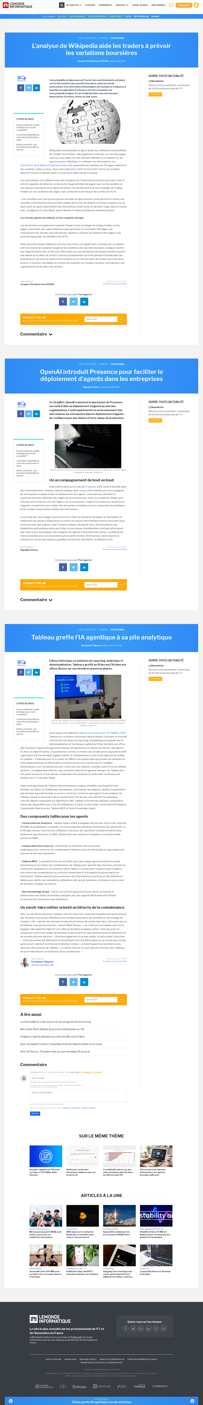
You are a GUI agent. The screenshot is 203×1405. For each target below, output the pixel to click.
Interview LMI (141, 16)
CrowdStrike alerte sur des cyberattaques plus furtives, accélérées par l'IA (118, 1172)
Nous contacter (53, 1359)
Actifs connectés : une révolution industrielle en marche (27, 147)
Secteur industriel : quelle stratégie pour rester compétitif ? (27, 127)
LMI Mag (155, 16)
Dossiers (90, 5)
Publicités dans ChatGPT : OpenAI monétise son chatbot (82, 1272)
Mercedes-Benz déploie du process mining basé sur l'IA (52, 1029)
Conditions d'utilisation (88, 1108)
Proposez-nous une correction (115, 284)
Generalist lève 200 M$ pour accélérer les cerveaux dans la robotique (45, 1274)
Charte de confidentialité (112, 1359)
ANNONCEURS (70, 1359)
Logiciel (104, 38)
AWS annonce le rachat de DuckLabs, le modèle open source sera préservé (80, 1234)
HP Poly (62, 16)
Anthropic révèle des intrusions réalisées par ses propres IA (81, 1172)
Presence (91, 486)
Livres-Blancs (140, 5)
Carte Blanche (77, 16)
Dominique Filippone (42, 961)
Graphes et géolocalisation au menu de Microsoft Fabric (52, 1036)
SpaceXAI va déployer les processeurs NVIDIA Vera (116, 1233)
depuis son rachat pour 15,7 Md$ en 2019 (102, 733)
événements (105, 5)
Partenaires (158, 5)
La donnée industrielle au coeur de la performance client (27, 137)
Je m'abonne (155, 94)
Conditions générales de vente (142, 1359)
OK (121, 319)
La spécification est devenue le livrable (155, 1272)
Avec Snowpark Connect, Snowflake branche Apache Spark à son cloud (61, 1044)
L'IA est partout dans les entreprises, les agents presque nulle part (153, 1172)
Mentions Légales (88, 1359)
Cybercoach (115, 16)
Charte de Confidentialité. (49, 1087)
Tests (128, 16)
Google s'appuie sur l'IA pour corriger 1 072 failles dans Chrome (44, 1172)
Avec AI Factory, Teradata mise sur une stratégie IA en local (54, 1051)
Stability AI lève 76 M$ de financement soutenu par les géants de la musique (155, 1234)
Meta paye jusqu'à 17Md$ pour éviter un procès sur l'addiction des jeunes (45, 1234)
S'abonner (184, 5)
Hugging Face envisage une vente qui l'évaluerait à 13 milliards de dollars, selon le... (118, 1274)
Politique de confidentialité (71, 1108)
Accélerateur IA (97, 16)
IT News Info (76, 1337)
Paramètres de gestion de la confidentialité (101, 1363)
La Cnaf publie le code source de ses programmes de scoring (55, 1021)
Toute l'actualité (87, 38)
